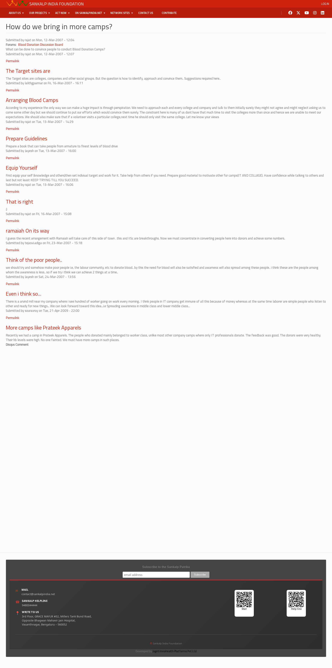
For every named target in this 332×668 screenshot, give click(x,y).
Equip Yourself (21, 167)
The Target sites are (28, 71)
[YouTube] (307, 13)
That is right (19, 201)
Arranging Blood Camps (32, 100)
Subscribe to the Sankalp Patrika (166, 567)
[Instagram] (315, 13)
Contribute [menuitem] (169, 13)
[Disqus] (166, 395)
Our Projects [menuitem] (36, 14)
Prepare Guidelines (26, 138)
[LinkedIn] (322, 13)
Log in (325, 4)
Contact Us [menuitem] (145, 13)
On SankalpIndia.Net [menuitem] (87, 14)
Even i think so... (23, 293)
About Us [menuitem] (13, 14)
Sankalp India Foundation (56, 4)
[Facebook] (290, 13)
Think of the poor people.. (34, 260)
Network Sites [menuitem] (118, 14)
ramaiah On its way (27, 230)
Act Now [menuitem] (59, 14)
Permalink (12, 60)
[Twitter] (298, 13)
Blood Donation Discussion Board (40, 44)
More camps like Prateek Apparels (43, 327)
